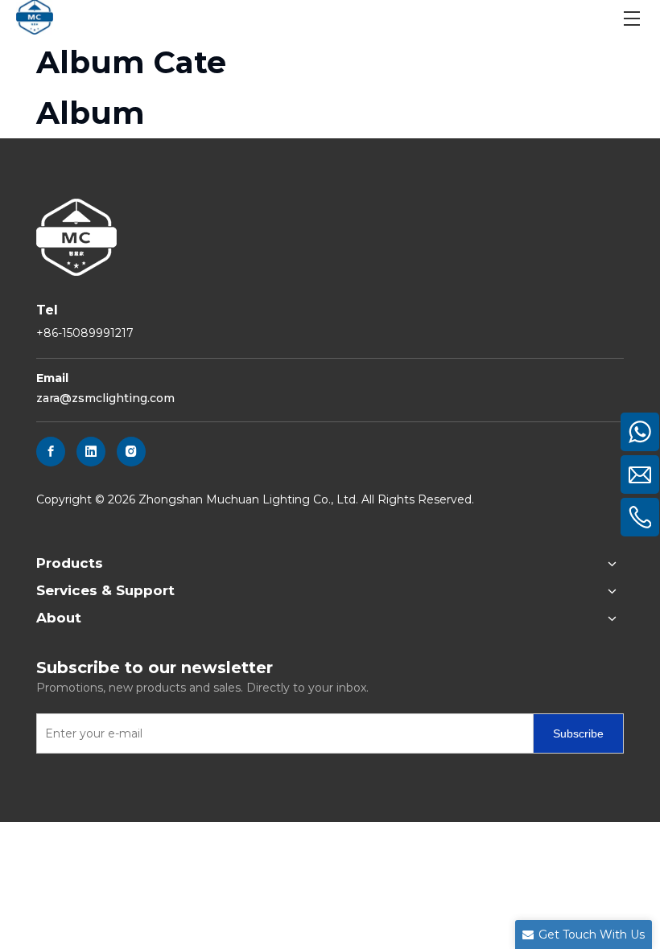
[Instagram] (131, 451)
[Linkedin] (90, 451)
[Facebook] (50, 451)
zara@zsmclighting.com (105, 398)
